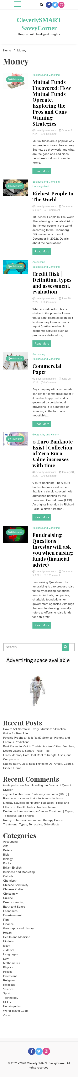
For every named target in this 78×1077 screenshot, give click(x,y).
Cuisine (8, 898)
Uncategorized (40, 186)
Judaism (8, 950)
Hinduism (9, 941)
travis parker (11, 785)
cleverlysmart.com (46, 130)
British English (12, 867)
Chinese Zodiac (13, 889)
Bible (6, 854)
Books (7, 863)
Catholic (8, 876)
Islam (6, 945)
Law (6, 958)
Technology (10, 997)
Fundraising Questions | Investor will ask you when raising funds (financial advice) (52, 550)
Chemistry (9, 880)
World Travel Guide (15, 1010)
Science (8, 989)
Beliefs (7, 850)
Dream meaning (13, 902)
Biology (8, 859)
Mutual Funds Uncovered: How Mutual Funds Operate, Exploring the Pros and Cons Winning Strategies (51, 102)
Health (7, 932)
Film (6, 919)
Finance (8, 924)
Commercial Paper (47, 369)
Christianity (10, 893)
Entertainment (12, 915)
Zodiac (7, 1015)
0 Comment (50, 134)
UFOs (7, 1002)
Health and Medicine (16, 937)
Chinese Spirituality (15, 885)
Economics (10, 911)
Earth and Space (14, 906)
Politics (7, 971)
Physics (8, 967)
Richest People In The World (52, 196)
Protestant (10, 976)
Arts (5, 846)
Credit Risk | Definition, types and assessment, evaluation (52, 283)
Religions (9, 980)
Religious (9, 984)
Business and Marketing (46, 75)
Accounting (38, 262)
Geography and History (45, 434)
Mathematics (11, 963)
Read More (42, 171)
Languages (10, 954)
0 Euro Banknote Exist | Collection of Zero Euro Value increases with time (52, 453)
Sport (6, 993)
